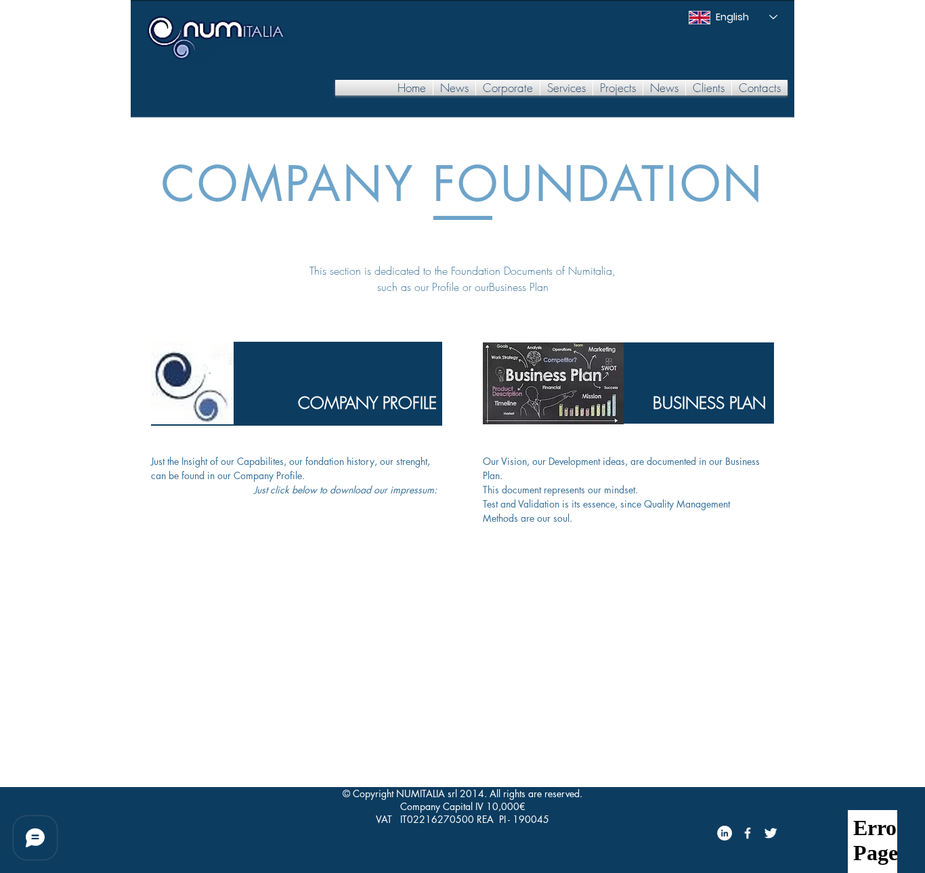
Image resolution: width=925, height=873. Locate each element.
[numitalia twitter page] (770, 833)
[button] (508, 87)
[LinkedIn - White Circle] (724, 833)
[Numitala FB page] (747, 833)
